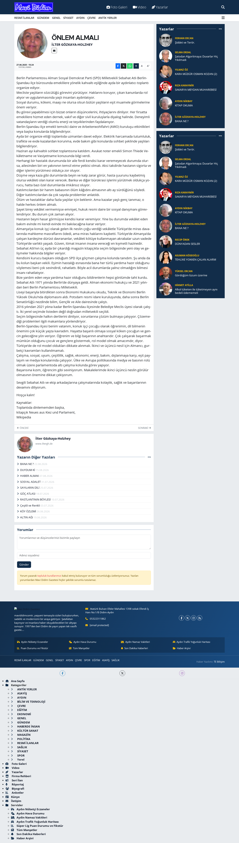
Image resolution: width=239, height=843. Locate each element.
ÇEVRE (91, 18)
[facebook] (62, 673)
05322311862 (98, 618)
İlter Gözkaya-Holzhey (72, 44)
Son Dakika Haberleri (136, 648)
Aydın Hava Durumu (84, 641)
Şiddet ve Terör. (185, 42)
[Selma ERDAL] (165, 56)
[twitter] (122, 673)
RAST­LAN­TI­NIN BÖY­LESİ (35, 499)
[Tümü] (220, 29)
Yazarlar (162, 7)
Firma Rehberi (21, 776)
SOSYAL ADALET (30, 482)
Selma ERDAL (183, 52)
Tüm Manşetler (81, 648)
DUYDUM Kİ (28, 470)
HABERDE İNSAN (28, 726)
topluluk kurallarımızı (49, 575)
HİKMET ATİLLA (184, 285)
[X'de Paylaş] (123, 66)
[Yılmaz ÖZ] (165, 71)
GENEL (56, 18)
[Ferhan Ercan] (165, 40)
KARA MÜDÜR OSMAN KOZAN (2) (196, 74)
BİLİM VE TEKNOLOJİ (31, 701)
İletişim (16, 801)
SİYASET (68, 18)
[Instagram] (193, 618)
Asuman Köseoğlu (187, 255)
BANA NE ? (27, 464)
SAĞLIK (116, 660)
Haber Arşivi (184, 648)
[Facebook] (181, 618)
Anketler (17, 792)
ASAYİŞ (106, 660)
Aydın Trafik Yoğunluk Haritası (193, 641)
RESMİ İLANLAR (24, 18)
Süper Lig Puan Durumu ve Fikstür (40, 826)
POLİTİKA (23, 739)
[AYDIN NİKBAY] (165, 103)
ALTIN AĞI (27, 517)
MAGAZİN (24, 735)
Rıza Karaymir (184, 85)
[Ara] (223, 7)
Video (141, 7)
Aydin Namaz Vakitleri (137, 641)
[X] (187, 618)
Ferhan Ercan (184, 38)
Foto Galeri (119, 7)
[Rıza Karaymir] (165, 87)
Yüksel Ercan (184, 271)
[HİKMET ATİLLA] (165, 288)
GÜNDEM (43, 18)
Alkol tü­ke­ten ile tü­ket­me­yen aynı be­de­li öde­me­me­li (196, 291)
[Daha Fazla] (136, 66)
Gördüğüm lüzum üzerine (191, 275)
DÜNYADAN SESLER (187, 243)
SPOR (87, 660)
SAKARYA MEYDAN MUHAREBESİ (196, 89)
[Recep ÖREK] (165, 241)
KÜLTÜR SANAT (27, 731)
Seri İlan (17, 780)
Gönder (24, 564)
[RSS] (199, 618)
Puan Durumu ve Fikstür (34, 648)
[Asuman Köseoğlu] (165, 257)
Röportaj (17, 784)
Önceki (23, 427)
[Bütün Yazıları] (149, 457)
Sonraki (143, 427)
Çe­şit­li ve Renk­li (30, 505)
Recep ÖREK (182, 239)
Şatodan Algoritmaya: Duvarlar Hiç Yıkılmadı (196, 58)
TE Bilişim (219, 661)
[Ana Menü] (223, 17)
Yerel (20, 759)
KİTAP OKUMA (184, 105)
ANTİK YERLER (107, 18)
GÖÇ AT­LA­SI (28, 493)
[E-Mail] (54, 50)
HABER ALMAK (30, 476)
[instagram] (182, 673)
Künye (15, 797)
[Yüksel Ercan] (165, 273)
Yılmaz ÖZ (181, 69)
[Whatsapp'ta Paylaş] (130, 66)
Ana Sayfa (18, 681)
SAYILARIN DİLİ (30, 487)
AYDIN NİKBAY (183, 101)
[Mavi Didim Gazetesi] (33, 7)
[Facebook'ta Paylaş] (118, 66)
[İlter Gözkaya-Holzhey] (32, 43)
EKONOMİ (24, 714)
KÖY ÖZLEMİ (28, 511)
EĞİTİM (96, 660)
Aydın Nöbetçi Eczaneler (34, 641)
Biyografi (17, 788)
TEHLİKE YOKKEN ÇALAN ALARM (195, 259)
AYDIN (80, 18)
